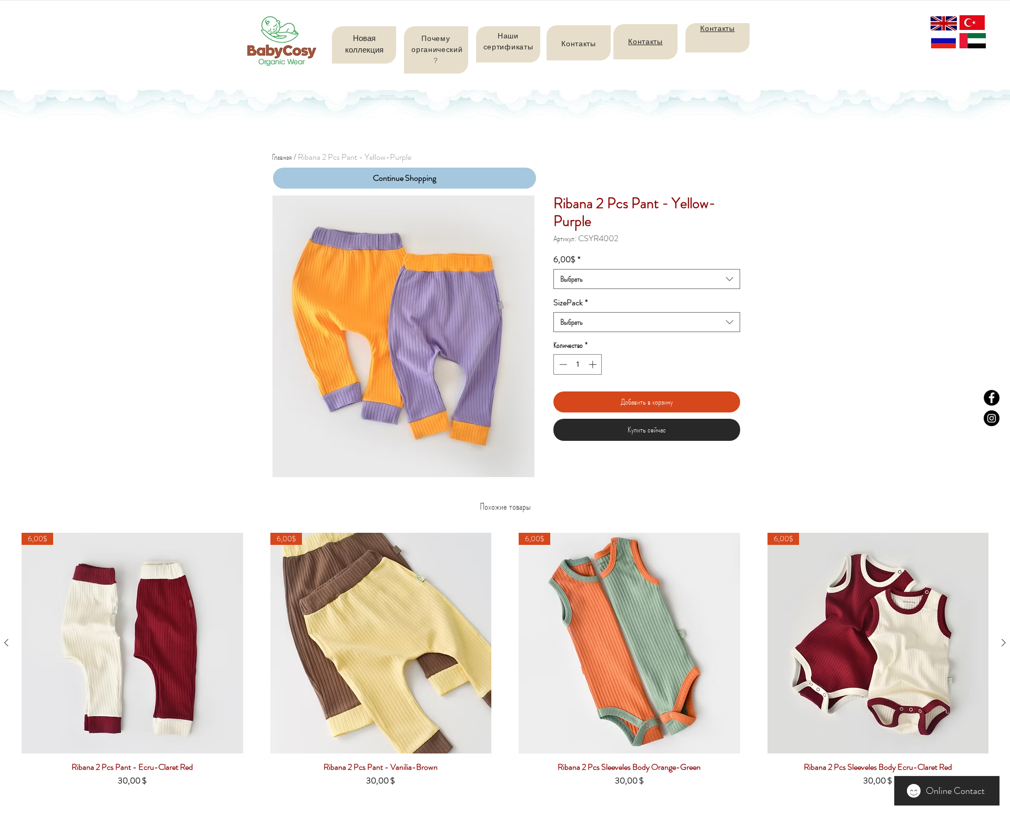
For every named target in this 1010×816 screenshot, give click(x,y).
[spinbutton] (578, 364)
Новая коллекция (364, 44)
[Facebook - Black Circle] (991, 398)
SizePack (570, 302)
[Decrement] (562, 364)
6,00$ (566, 259)
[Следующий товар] (1003, 642)
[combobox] (646, 279)
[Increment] (594, 364)
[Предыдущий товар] (6, 642)
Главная (282, 157)
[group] (505, 664)
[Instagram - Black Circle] (991, 418)
